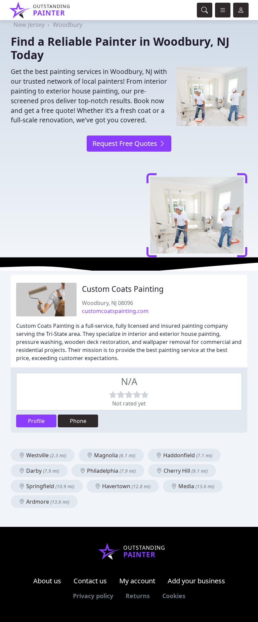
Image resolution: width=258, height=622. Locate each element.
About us (47, 580)
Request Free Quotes (125, 143)
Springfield (49, 486)
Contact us (90, 580)
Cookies (173, 596)
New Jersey (29, 25)
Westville (45, 455)
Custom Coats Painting (123, 289)
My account (137, 580)
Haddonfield (187, 455)
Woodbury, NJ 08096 (107, 303)
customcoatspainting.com (115, 311)
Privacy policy (93, 596)
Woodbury (67, 25)
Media (195, 486)
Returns (138, 596)
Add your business (196, 580)
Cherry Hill (185, 470)
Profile (36, 421)
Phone (78, 421)
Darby (42, 470)
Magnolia (114, 455)
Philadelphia (111, 470)
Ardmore (47, 501)
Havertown (125, 486)
